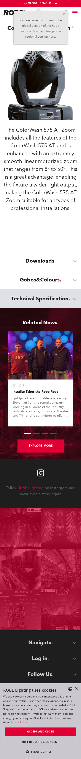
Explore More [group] (41, 446)
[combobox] (70, 689)
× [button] (76, 688)
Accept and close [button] (40, 731)
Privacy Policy (18, 722)
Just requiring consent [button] (40, 742)
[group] (27, 433)
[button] (40, 751)
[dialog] (40, 721)
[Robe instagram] (40, 472)
